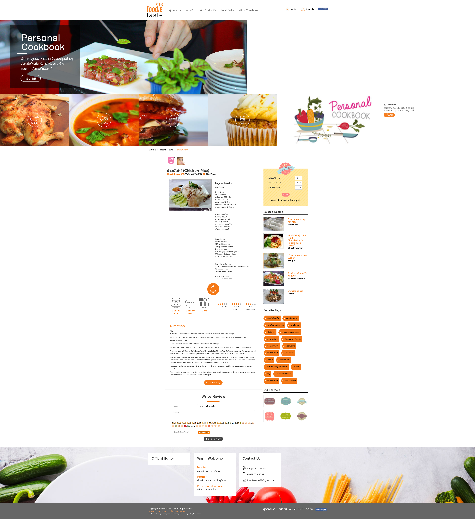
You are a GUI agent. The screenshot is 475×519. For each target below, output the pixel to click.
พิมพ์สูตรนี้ (295, 200)
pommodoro (272, 339)
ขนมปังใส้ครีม (272, 353)
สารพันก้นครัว (208, 10)
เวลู (268, 373)
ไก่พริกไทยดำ (285, 360)
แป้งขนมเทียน (272, 380)
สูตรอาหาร (175, 10)
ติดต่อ (309, 509)
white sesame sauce (290, 332)
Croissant (271, 332)
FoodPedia (227, 10)
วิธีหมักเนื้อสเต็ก (273, 318)
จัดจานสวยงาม (274, 182)
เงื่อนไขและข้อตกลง (178, 511)
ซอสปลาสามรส (291, 318)
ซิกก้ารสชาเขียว (273, 346)
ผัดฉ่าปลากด (290, 346)
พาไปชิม (190, 10)
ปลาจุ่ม (296, 366)
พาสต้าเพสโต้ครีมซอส (275, 325)
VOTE (285, 194)
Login (293, 9)
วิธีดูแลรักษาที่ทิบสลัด (293, 339)
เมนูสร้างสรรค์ (274, 187)
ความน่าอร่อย (274, 177)
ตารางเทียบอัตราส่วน (280, 200)
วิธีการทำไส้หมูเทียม (284, 373)
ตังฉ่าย (270, 360)
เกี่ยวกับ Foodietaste (290, 509)
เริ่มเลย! (389, 115)
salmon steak (290, 380)
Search (310, 9)
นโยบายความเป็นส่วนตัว (158, 511)
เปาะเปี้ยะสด (295, 325)
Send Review (213, 439)
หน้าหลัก (152, 149)
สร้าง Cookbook (248, 10)
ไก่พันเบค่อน (289, 353)
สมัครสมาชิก (210, 406)
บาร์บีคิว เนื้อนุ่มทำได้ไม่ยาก (277, 366)
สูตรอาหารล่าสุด (166, 149)
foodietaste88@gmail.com (261, 480)
